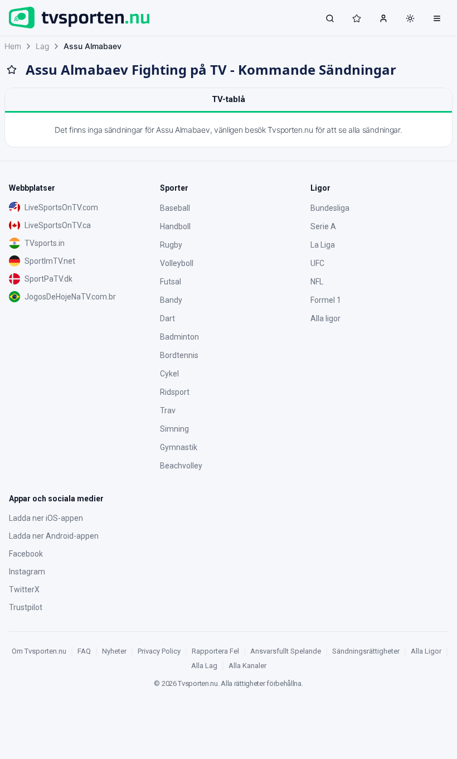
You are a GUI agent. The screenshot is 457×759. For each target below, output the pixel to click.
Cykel (169, 373)
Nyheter (114, 651)
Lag (42, 46)
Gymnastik (178, 447)
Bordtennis (179, 355)
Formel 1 (325, 300)
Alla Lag (204, 665)
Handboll (175, 226)
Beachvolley (181, 465)
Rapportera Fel (215, 651)
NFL (316, 281)
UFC (317, 263)
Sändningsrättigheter (366, 651)
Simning (174, 428)
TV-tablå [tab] (228, 99)
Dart (167, 318)
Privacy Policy (159, 651)
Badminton (179, 336)
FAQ (84, 651)
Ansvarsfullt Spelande (285, 651)
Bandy (171, 300)
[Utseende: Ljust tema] (410, 18)
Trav (168, 410)
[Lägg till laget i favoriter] (11, 69)
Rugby (171, 244)
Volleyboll (176, 263)
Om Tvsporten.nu (39, 651)
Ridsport (174, 392)
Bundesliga (329, 208)
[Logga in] (383, 18)
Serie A (323, 226)
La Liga (322, 244)
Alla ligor (325, 318)
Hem (12, 46)
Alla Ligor (426, 651)
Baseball (175, 208)
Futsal (170, 281)
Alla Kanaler (247, 665)
